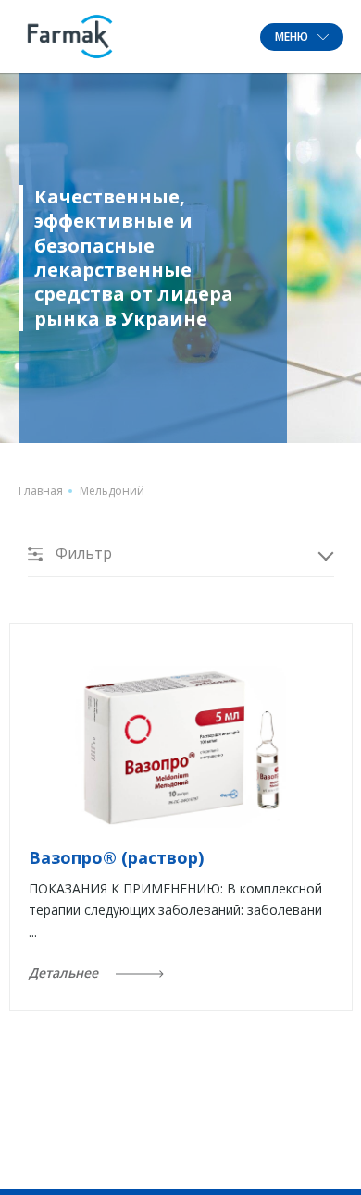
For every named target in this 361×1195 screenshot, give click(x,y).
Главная (41, 491)
